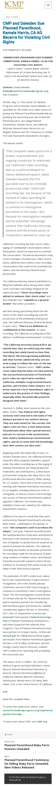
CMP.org (42, 721)
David (9, 734)
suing (29, 120)
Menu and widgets (48, 5)
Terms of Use (15, 780)
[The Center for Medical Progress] (14, 4)
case (10, 661)
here (26, 699)
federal (35, 617)
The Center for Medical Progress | (31, 777)
